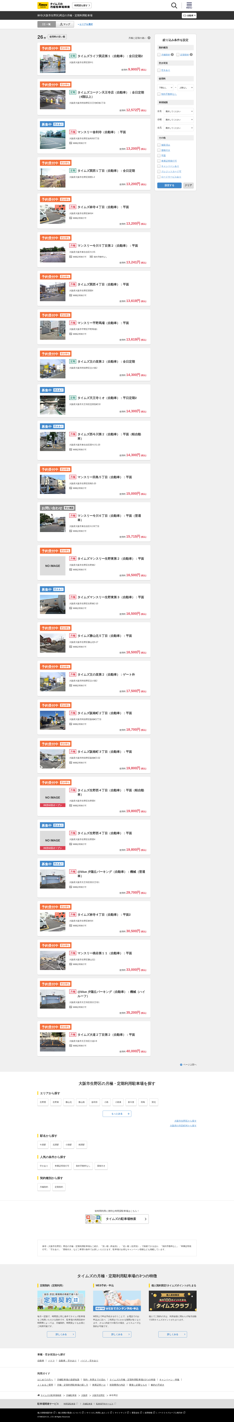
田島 (143, 1102)
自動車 (40, 1360)
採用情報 (148, 1413)
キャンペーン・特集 (169, 1379)
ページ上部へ (190, 1064)
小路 (106, 1102)
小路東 (118, 1102)
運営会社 (135, 1413)
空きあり (165, 70)
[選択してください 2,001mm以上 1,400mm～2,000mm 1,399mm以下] (179, 119)
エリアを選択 (86, 24)
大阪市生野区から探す (185, 1121)
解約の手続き (157, 1385)
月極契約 (165, 54)
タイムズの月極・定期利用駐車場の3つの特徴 (132, 1379)
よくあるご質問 (45, 1385)
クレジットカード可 (171, 171)
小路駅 (69, 1144)
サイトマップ (120, 1413)
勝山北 (69, 1102)
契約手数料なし (169, 94)
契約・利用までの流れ (94, 1379)
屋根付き (165, 150)
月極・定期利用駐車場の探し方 (72, 1385)
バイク (51, 1360)
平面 (163, 155)
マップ (66, 24)
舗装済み (165, 145)
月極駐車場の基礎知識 (68, 1379)
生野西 (43, 1102)
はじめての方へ (45, 1379)
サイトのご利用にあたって (97, 1413)
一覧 (48, 24)
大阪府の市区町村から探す (183, 1125)
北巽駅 (56, 1144)
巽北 (154, 1102)
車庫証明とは (99, 1385)
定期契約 (184, 54)
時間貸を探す (81, 5)
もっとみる (117, 1113)
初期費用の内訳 (117, 1385)
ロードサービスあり (171, 177)
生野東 (56, 1102)
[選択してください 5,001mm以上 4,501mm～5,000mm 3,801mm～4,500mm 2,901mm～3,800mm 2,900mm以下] (179, 111)
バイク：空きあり (89, 1360)
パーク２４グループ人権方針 (170, 1413)
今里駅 (43, 1144)
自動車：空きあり (68, 1360)
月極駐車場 (87, 1404)
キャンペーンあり (170, 166)
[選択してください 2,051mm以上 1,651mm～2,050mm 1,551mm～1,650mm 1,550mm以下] (179, 128)
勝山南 (81, 1102)
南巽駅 (81, 1144)
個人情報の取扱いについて (69, 1413)
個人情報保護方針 (45, 1413)
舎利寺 (94, 1102)
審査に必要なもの (138, 1385)
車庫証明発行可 (169, 161)
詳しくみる (61, 1334)
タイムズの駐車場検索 (121, 1218)
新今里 (131, 1102)
